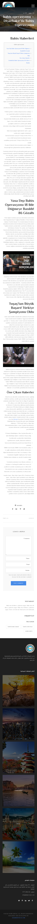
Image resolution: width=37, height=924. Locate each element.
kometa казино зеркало (13, 627)
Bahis (30, 13)
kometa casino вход (27, 627)
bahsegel (15, 419)
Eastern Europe (18, 790)
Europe (18, 824)
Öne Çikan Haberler (25, 58)
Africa (18, 691)
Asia (18, 757)
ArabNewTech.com (18, 918)
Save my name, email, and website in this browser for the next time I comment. (20, 576)
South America (18, 857)
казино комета (28, 631)
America (18, 724)
